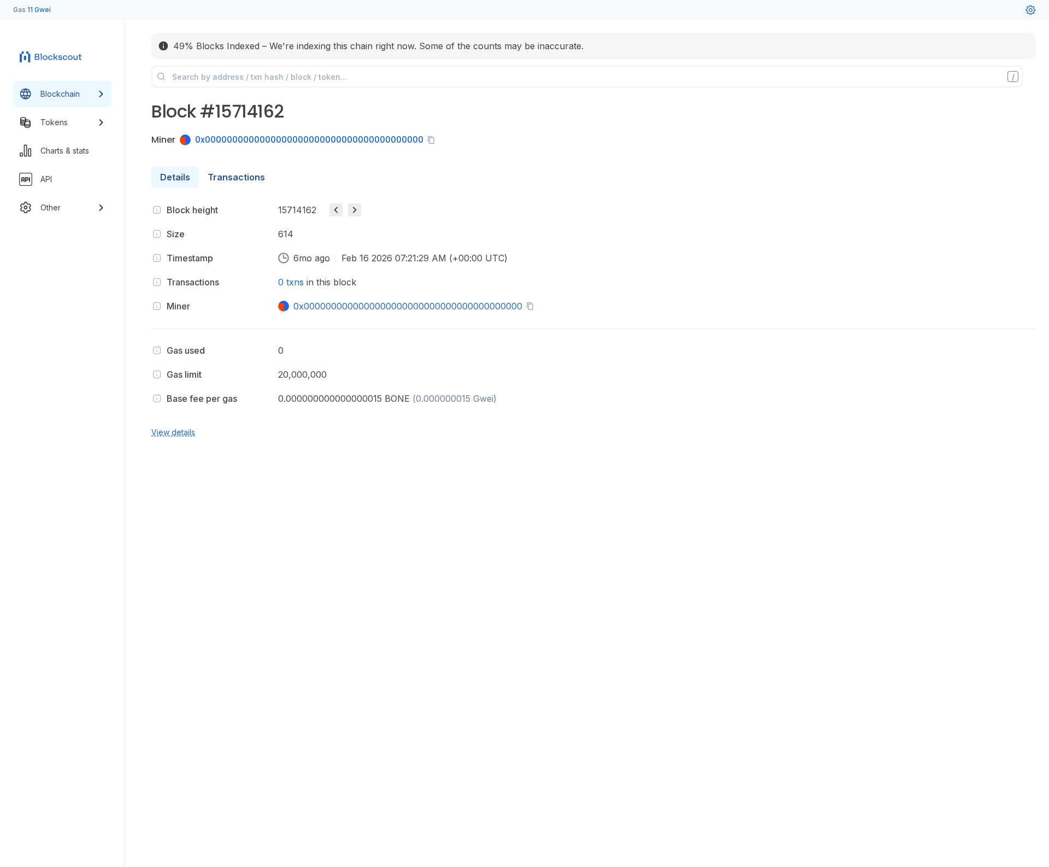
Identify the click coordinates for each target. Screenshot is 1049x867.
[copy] (433, 139)
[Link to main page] (52, 56)
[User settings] (1030, 9)
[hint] (156, 209)
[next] (354, 209)
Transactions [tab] (236, 177)
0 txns (291, 282)
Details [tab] (175, 177)
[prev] (336, 209)
